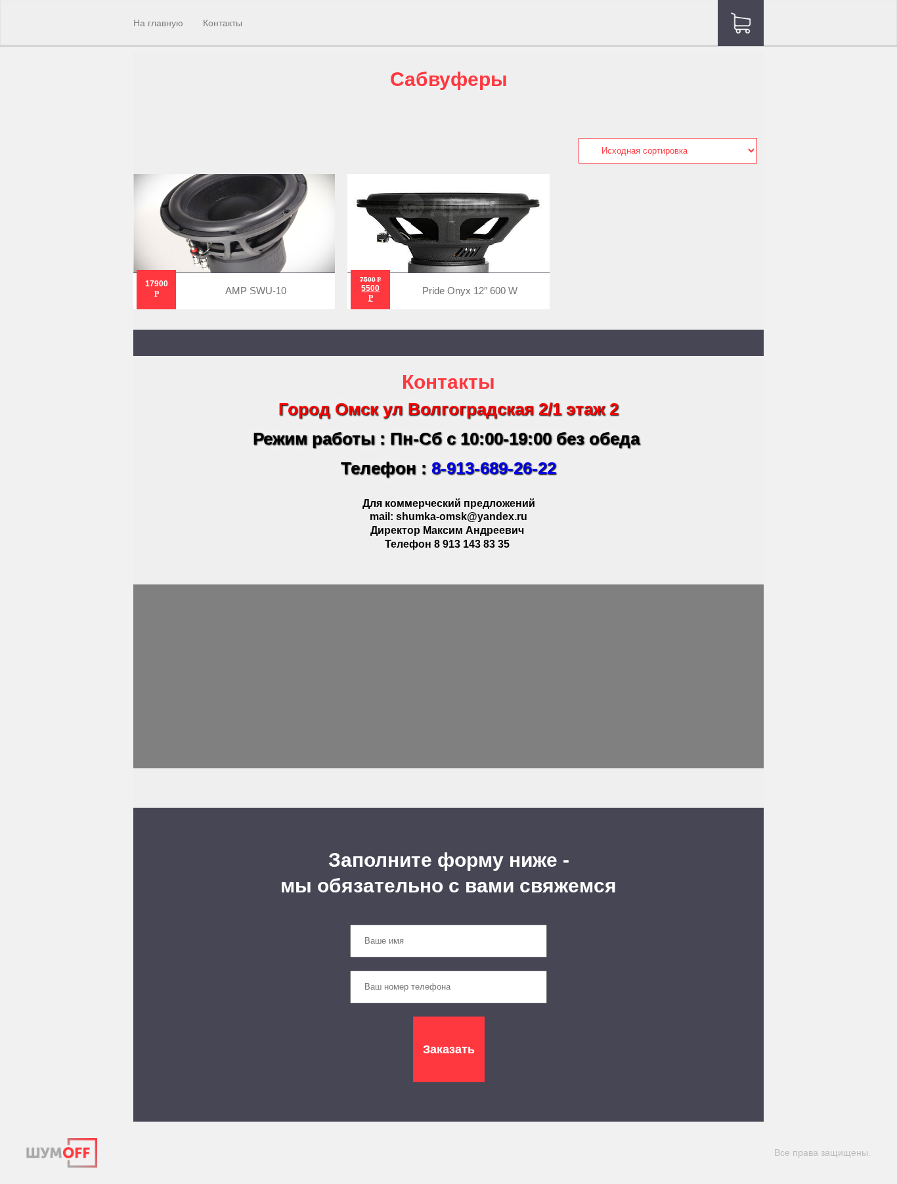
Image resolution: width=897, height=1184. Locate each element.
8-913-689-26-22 (493, 468)
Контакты (222, 23)
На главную (158, 23)
